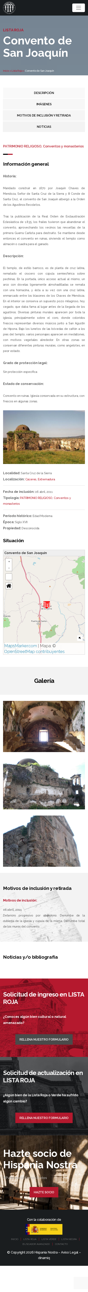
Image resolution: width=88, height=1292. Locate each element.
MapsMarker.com (20, 645)
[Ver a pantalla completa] (9, 577)
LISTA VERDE (49, 1239)
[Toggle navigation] (78, 7)
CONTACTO (61, 1244)
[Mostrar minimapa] (80, 638)
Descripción (44, 93)
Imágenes (44, 104)
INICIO (14, 1239)
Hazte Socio (44, 1192)
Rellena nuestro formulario (44, 1039)
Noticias (44, 127)
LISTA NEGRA (69, 1239)
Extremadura (46, 479)
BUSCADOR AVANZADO (36, 1244)
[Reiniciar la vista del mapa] (9, 586)
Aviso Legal (69, 1252)
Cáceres (31, 479)
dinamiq (44, 1258)
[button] (46, 605)
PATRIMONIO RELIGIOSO (36, 498)
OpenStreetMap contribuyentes (34, 651)
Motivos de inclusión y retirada (44, 115)
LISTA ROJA (29, 1239)
